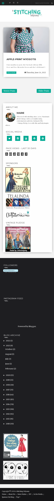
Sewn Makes (21, 494)
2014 (8, 404)
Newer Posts (9, 91)
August (8, 354)
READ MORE (11, 72)
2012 (8, 414)
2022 (8, 341)
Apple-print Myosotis (21, 59)
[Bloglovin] (42, 138)
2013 (8, 409)
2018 (8, 385)
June (7, 364)
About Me (11, 494)
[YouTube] (26, 138)
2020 (8, 375)
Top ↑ (18, 497)
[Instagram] (17, 138)
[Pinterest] (34, 138)
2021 (8, 345)
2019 (8, 380)
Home (4, 494)
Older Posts (43, 91)
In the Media (38, 494)
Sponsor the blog (8, 497)
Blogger (32, 326)
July (7, 359)
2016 (8, 394)
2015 (8, 399)
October (9, 349)
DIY (30, 494)
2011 (8, 419)
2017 (8, 390)
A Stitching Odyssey (22, 491)
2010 (8, 424)
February (9, 369)
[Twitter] (9, 138)
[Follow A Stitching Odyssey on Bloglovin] (10, 271)
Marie (20, 113)
